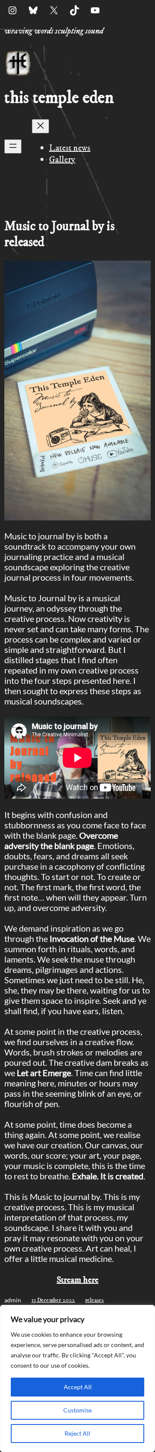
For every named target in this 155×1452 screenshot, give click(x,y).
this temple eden (59, 98)
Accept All (78, 1386)
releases (94, 1300)
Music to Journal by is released (59, 234)
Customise (77, 1410)
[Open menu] (13, 146)
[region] (77, 1378)
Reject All (77, 1433)
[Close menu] (40, 126)
